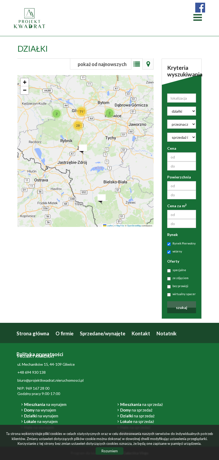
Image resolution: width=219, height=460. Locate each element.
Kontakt (141, 333)
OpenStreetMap (134, 225)
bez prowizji (180, 286)
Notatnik (167, 333)
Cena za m (177, 205)
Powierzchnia (179, 177)
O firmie (64, 333)
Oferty (173, 261)
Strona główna (33, 333)
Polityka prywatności (40, 354)
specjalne (179, 270)
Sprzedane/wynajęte (102, 333)
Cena (171, 148)
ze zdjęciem (181, 278)
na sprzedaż (141, 404)
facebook (200, 8)
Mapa (148, 64)
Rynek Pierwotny (184, 243)
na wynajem (45, 404)
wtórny (177, 251)
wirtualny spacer (184, 294)
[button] (56, 113)
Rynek (172, 234)
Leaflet (109, 225)
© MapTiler (119, 225)
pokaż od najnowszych (102, 64)
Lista (136, 64)
